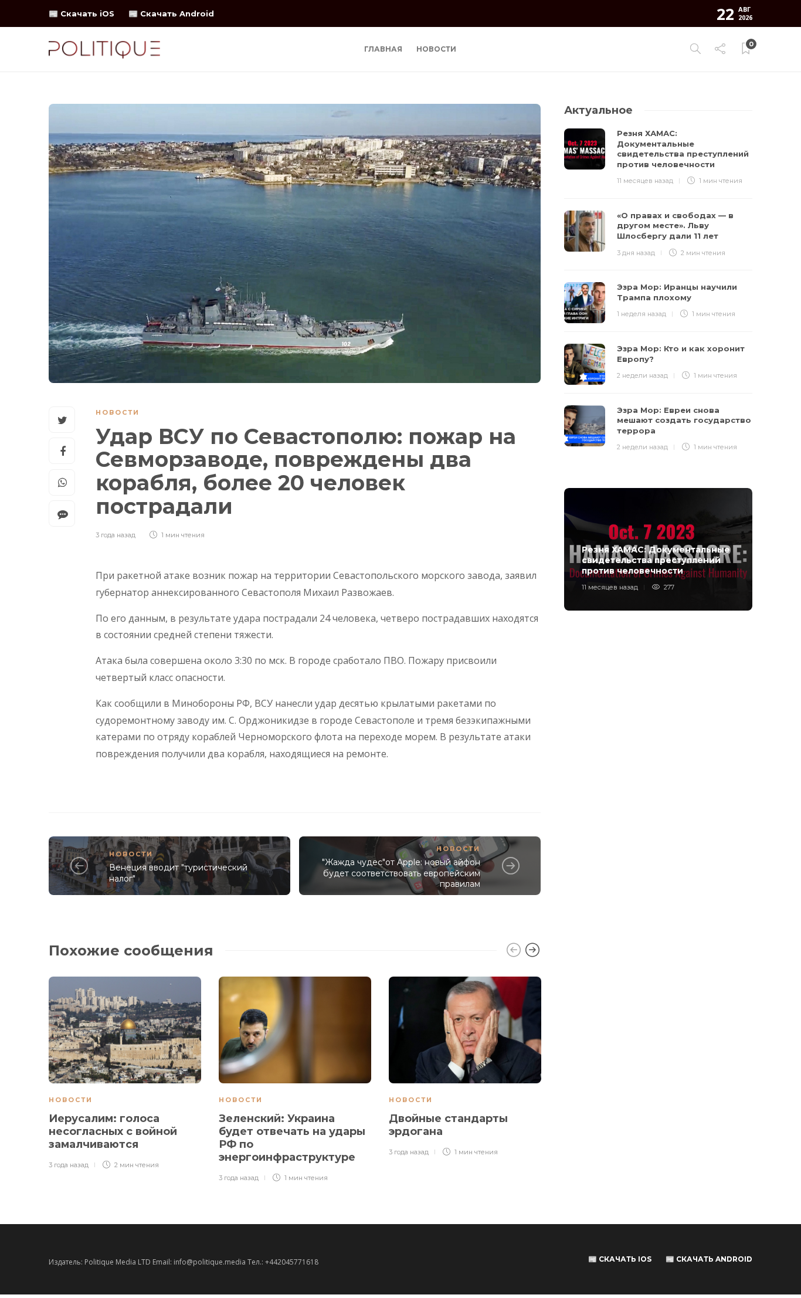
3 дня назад (636, 253)
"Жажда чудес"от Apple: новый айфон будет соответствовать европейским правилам (401, 873)
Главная (383, 49)
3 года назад (115, 535)
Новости (436, 49)
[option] (125, 1074)
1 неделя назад (641, 314)
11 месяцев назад (645, 181)
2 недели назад (642, 375)
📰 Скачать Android (171, 13)
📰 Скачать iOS (81, 13)
